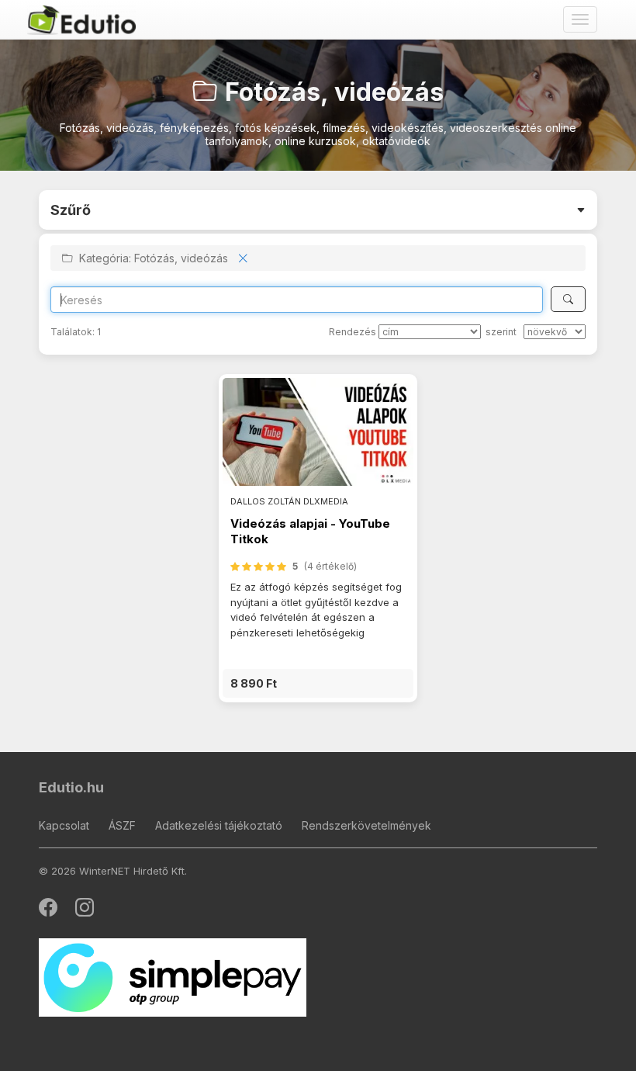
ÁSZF (122, 825)
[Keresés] (568, 299)
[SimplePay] (172, 977)
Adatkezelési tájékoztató (218, 825)
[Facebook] (49, 911)
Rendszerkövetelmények (366, 825)
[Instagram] (84, 911)
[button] (318, 683)
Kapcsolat (64, 825)
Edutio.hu (71, 787)
